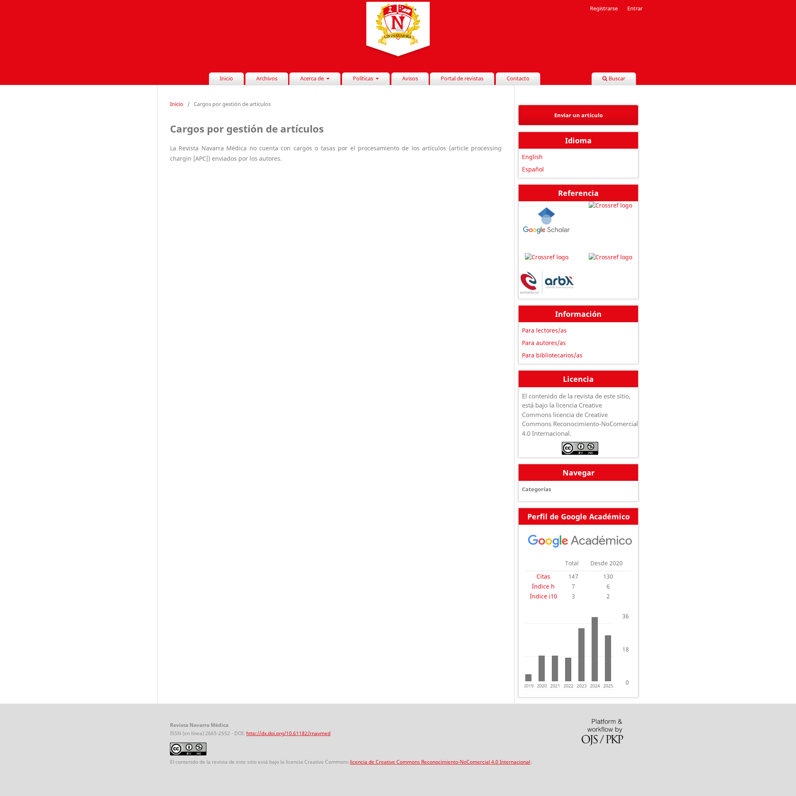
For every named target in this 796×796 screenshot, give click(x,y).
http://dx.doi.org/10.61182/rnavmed (288, 733)
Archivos (266, 78)
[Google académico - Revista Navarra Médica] (580, 546)
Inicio (226, 78)
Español (533, 169)
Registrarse (604, 8)
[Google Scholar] (546, 223)
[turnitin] (610, 257)
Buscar (616, 78)
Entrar (635, 8)
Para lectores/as (544, 330)
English (532, 157)
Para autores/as (544, 343)
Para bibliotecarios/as (552, 355)
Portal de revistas (462, 78)
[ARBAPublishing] (546, 284)
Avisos (410, 78)
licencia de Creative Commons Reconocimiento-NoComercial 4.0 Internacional (440, 761)
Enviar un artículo (578, 115)
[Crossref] (610, 223)
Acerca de (312, 78)
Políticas (363, 78)
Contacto (518, 78)
